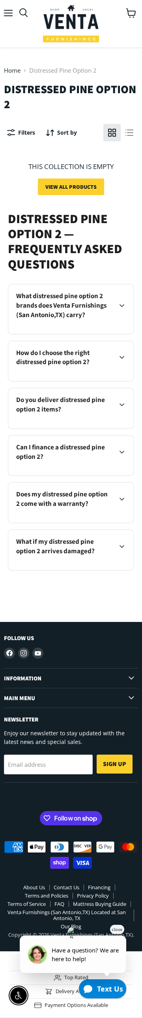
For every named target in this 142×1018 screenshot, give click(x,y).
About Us (34, 887)
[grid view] (112, 132)
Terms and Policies (46, 895)
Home (12, 70)
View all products (71, 186)
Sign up (114, 764)
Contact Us (66, 887)
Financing (99, 887)
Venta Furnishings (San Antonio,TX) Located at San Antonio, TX (66, 915)
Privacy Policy (93, 895)
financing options (75, 474)
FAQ (59, 903)
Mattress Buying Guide (99, 903)
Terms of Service (26, 903)
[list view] (129, 132)
